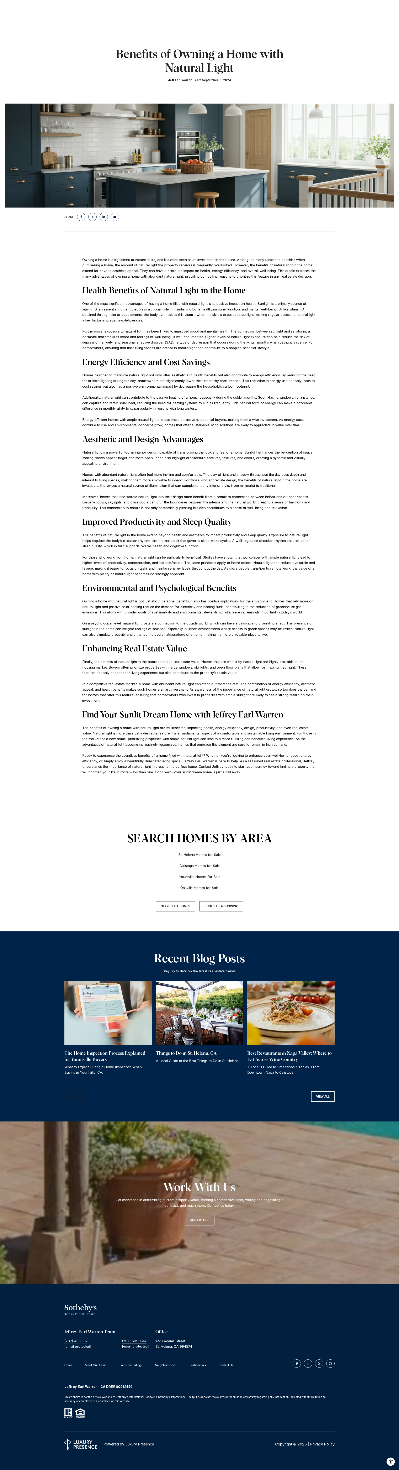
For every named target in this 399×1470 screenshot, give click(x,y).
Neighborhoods (166, 1365)
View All (323, 1096)
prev (69, 1096)
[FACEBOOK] (297, 1363)
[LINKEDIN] (308, 1363)
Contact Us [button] (199, 1220)
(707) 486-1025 (76, 1341)
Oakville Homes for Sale (199, 888)
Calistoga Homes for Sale (200, 866)
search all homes (175, 906)
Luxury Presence (139, 1444)
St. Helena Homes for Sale (199, 855)
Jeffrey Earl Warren (198, 761)
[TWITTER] (319, 1363)
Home (68, 1365)
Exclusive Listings (131, 1365)
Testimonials (197, 1365)
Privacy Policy (322, 1444)
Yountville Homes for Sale (199, 877)
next (80, 1096)
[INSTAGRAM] (330, 1363)
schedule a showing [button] (221, 906)
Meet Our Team (95, 1365)
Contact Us (225, 1365)
